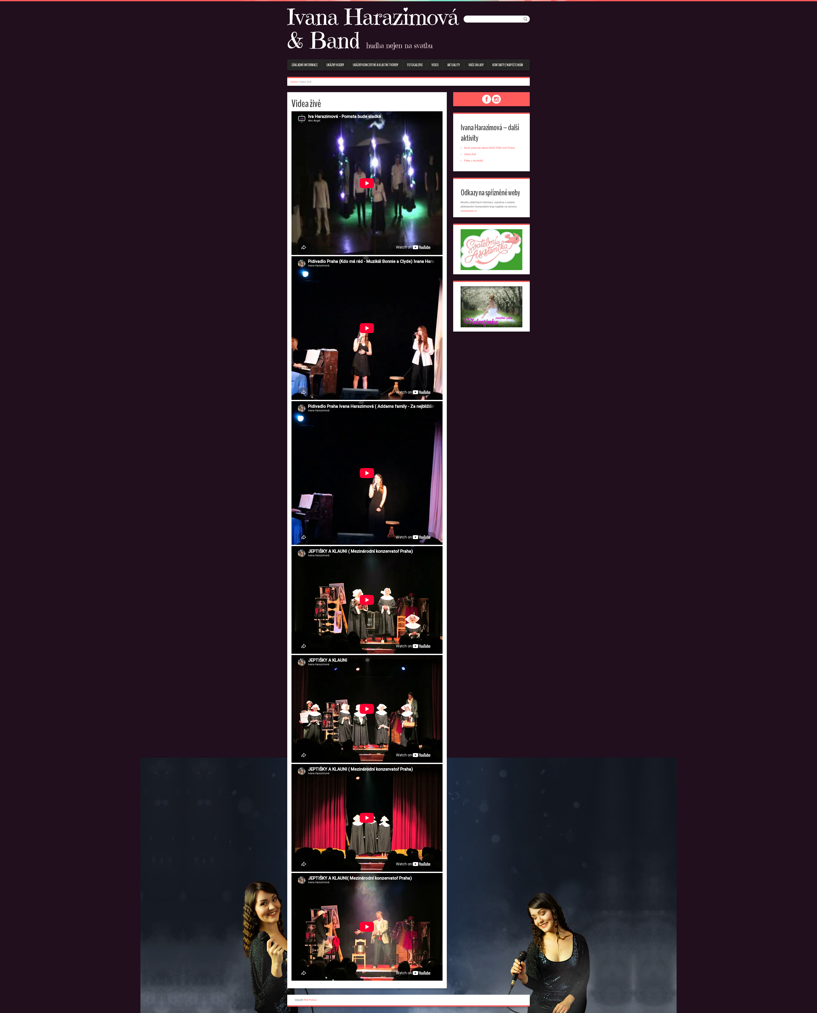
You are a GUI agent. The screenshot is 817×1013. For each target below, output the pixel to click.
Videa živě (470, 154)
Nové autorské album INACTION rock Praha (489, 147)
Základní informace (304, 64)
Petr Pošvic (310, 1000)
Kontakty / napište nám (507, 64)
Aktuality (453, 64)
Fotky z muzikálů (473, 160)
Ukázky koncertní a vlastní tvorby (375, 64)
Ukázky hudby (335, 64)
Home (293, 81)
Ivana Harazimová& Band (372, 29)
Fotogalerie (415, 64)
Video (434, 64)
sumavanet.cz (469, 210)
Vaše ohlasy (476, 64)
